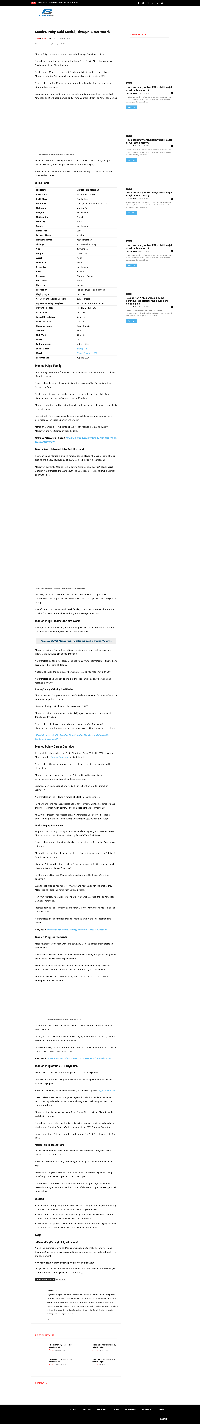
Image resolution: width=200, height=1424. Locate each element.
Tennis (44, 38)
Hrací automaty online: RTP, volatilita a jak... (60, 1346)
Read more (131, 107)
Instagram (82, 348)
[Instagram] (143, 3)
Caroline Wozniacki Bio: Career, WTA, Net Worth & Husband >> (79, 1058)
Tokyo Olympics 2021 (87, 353)
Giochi (129, 294)
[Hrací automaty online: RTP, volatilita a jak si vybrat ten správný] (41, 1347)
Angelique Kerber (106, 1090)
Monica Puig (60, 1279)
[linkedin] (48, 1318)
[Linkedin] (159, 44)
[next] (107, 3)
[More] (166, 44)
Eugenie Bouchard (59, 757)
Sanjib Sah (52, 38)
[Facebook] (138, 3)
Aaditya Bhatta (132, 93)
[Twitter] (157, 3)
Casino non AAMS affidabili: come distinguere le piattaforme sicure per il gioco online (147, 301)
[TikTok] (153, 3)
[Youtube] (162, 3)
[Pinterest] (148, 3)
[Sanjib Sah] (39, 1304)
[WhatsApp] (152, 44)
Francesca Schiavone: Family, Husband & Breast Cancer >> (77, 929)
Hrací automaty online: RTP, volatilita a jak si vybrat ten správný (58, 2)
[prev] (104, 3)
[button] (162, 17)
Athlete (37, 38)
